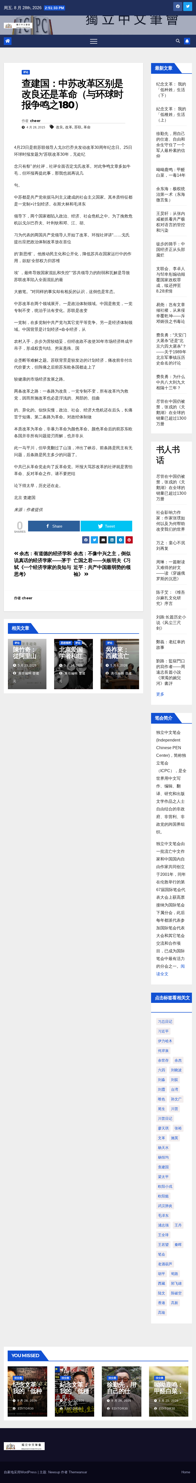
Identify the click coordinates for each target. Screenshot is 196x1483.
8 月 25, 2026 (168, 1400)
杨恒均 (163, 1157)
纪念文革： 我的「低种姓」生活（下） (171, 90)
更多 (160, 694)
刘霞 (161, 1089)
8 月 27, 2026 (74, 1400)
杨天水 (163, 1148)
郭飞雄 (176, 1283)
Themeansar (78, 1472)
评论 (25, 72)
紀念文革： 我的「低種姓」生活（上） (171, 114)
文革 (161, 1138)
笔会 (161, 1254)
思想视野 (66, 642)
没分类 (18, 1378)
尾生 (161, 1109)
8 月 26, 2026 (121, 1400)
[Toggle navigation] (94, 41)
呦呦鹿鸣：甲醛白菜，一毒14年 (168, 1391)
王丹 (178, 1225)
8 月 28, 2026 (27, 1400)
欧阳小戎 (165, 1186)
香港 (161, 1303)
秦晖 (178, 1245)
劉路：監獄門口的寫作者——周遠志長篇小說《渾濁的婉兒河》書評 (170, 672)
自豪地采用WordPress (21, 1472)
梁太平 (163, 1177)
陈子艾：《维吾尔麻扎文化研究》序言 (170, 598)
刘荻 (174, 1080)
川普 (174, 1109)
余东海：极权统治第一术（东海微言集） (170, 194)
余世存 (163, 1060)
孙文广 (176, 1099)
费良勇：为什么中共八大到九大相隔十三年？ (170, 382)
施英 (174, 1138)
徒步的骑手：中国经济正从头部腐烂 (170, 249)
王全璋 (163, 1235)
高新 (174, 1303)
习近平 (163, 1031)
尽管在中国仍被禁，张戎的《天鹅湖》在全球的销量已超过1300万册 (171, 412)
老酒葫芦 (165, 1264)
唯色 (161, 1099)
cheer (35, 120)
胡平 (161, 1274)
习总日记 (165, 1021)
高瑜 (161, 1312)
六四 (161, 1070)
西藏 (161, 1283)
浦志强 (163, 1225)
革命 (87, 127)
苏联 (77, 127)
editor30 (25, 1408)
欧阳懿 (163, 1196)
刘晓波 (176, 1070)
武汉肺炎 (165, 1206)
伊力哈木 (165, 1041)
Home (185, 1472)
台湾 (174, 1089)
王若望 (163, 1245)
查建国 (163, 1167)
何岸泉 (163, 1051)
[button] (178, 41)
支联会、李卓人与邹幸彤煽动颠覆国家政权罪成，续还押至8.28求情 (170, 279)
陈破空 (176, 1293)
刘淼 (161, 1080)
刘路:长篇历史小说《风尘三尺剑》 (171, 622)
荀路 (174, 1274)
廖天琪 (163, 1128)
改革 (68, 127)
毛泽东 (163, 1215)
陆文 (161, 1293)
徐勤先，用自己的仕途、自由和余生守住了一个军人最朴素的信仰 (170, 144)
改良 (59, 127)
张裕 (178, 1128)
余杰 (178, 1060)
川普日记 (165, 1118)
